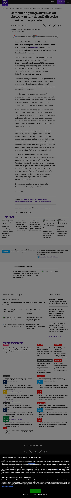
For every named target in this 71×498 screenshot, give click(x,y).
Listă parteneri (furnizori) (7, 486)
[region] (35, 476)
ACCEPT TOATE (35, 491)
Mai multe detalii (31, 463)
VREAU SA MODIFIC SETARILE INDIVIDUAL (35, 494)
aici (58, 469)
